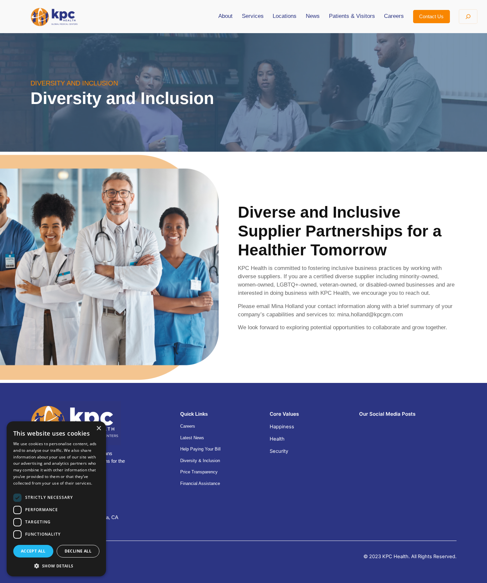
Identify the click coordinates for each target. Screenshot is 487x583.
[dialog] (56, 498)
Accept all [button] (33, 551)
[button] (56, 566)
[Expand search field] (468, 16)
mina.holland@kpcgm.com (370, 314)
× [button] (98, 428)
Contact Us (431, 16)
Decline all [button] (78, 551)
